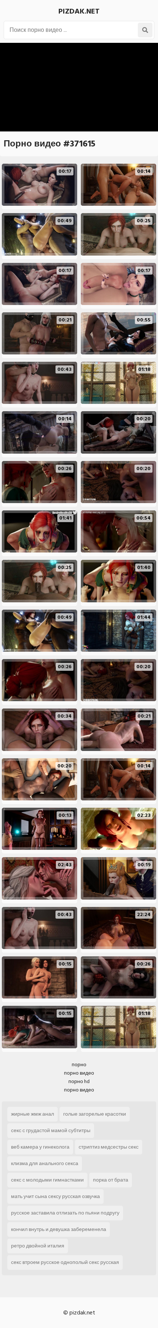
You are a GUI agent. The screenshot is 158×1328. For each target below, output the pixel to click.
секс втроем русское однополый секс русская (65, 1262)
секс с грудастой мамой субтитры (50, 1130)
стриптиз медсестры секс (109, 1147)
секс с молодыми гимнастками (47, 1180)
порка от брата (110, 1180)
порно (79, 1064)
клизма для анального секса (44, 1163)
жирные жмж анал (32, 1114)
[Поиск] (145, 30)
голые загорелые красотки (94, 1114)
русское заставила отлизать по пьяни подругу (65, 1213)
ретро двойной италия (37, 1246)
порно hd (79, 1081)
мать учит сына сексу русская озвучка (55, 1196)
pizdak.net (79, 11)
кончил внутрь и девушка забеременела (58, 1229)
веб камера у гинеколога (40, 1147)
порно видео (79, 1073)
